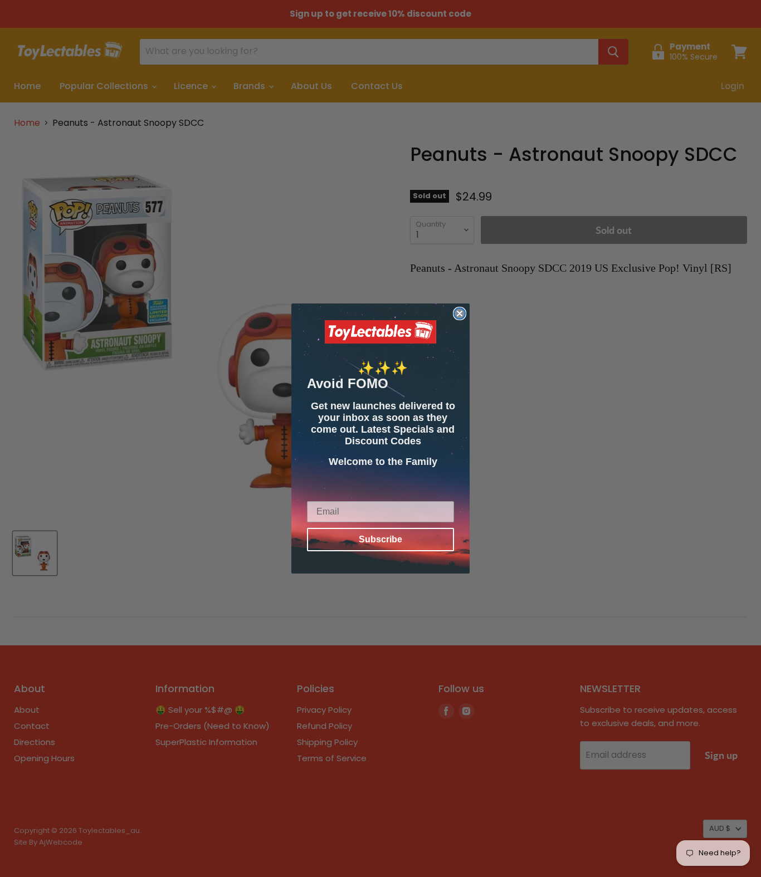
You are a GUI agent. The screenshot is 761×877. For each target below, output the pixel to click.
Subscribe (380, 539)
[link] (380, 332)
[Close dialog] (459, 313)
